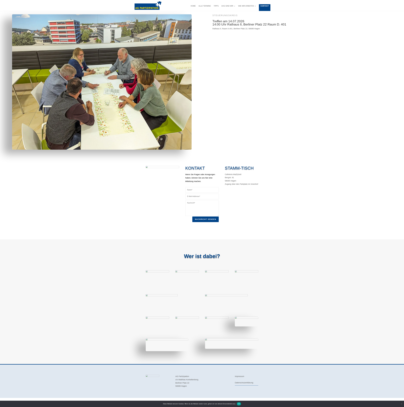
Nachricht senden (205, 219)
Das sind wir (227, 6)
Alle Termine (205, 6)
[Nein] (401, 404)
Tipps (216, 6)
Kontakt (264, 6)
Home (193, 6)
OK (239, 404)
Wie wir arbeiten (246, 6)
